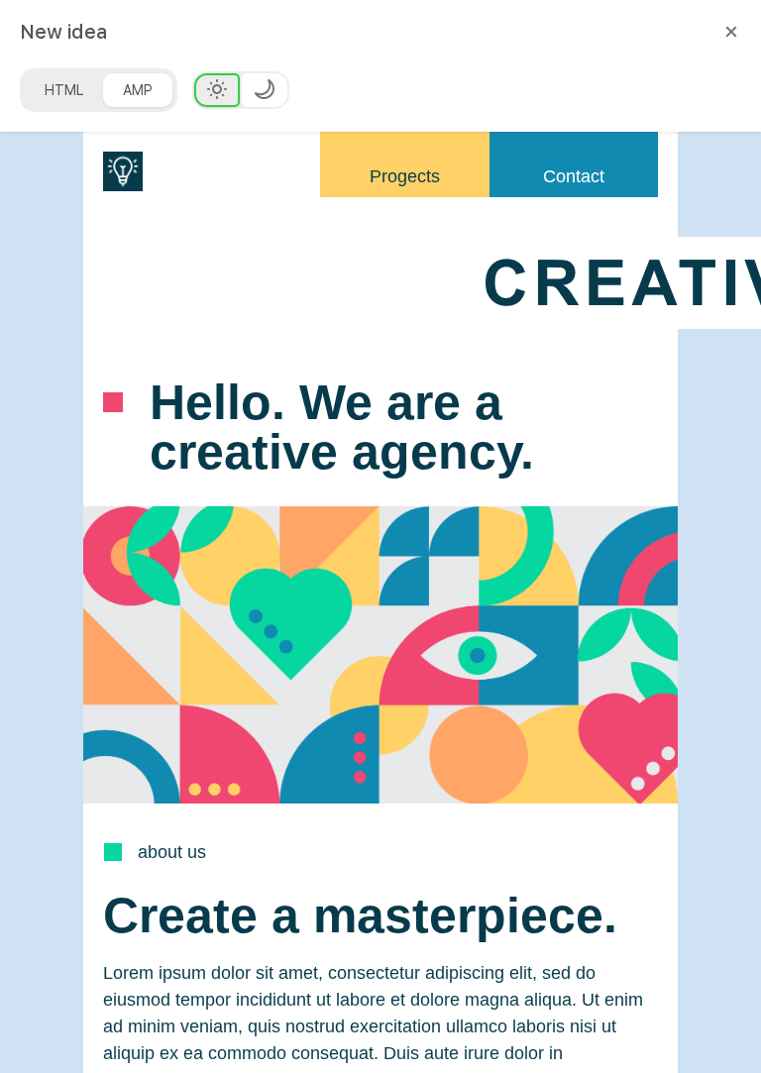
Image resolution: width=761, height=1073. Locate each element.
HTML (64, 90)
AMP (138, 90)
